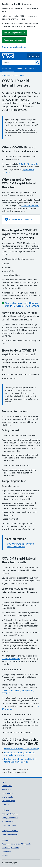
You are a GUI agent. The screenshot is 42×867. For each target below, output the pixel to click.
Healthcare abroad (9, 825)
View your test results (10, 818)
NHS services (21, 68)
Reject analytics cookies (14, 40)
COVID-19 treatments (28, 164)
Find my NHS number (10, 814)
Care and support (8, 801)
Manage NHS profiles (10, 831)
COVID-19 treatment (30, 205)
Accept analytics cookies (14, 32)
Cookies (5, 855)
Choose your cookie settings (14, 47)
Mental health (7, 797)
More (32, 69)
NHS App (5, 810)
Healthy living (7, 793)
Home (4, 782)
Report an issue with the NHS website (16, 844)
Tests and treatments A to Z (14, 75)
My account (34, 56)
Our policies (6, 851)
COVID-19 (5, 804)
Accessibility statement (10, 848)
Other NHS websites (9, 834)
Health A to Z (7, 786)
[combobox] (18, 62)
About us (5, 840)
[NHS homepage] (8, 55)
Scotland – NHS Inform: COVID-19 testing (21, 749)
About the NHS (7, 821)
